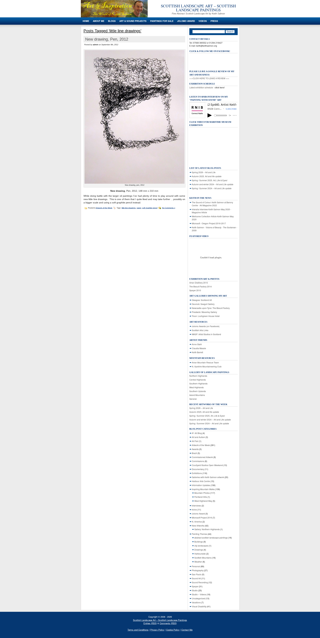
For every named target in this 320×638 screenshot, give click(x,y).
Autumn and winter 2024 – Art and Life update (212, 184)
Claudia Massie (199, 348)
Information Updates (201, 485)
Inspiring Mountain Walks (203, 489)
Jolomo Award (186, 21)
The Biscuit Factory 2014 (200, 286)
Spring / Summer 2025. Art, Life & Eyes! (209, 180)
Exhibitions (197, 473)
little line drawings (129, 208)
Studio (195, 590)
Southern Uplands (197, 391)
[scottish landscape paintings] (114, 16)
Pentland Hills (200, 496)
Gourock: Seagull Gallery (203, 304)
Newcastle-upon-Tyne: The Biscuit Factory (211, 308)
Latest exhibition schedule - (207, 87)
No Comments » (168, 208)
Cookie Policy (173, 629)
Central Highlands (197, 379)
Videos (202, 21)
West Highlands (196, 387)
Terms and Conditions (138, 629)
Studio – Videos (199, 594)
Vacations (196, 602)
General (193, 398)
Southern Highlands (198, 383)
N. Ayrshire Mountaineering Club (207, 366)
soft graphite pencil (149, 208)
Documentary (198, 469)
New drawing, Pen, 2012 (106, 39)
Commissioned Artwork (202, 457)
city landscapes (201, 545)
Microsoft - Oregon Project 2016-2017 (209, 223)
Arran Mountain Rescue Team (205, 362)
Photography (198, 570)
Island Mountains (197, 395)
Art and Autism (198, 437)
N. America (197, 521)
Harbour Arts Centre (201, 481)
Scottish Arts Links (200, 330)
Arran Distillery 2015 (198, 282)
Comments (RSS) (168, 623)
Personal (196, 566)
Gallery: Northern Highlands (207, 529)
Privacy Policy (157, 629)
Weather (198, 561)
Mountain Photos (202, 492)
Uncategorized (198, 598)
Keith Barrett (197, 352)
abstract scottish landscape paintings (211, 537)
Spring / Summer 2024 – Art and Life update (212, 188)
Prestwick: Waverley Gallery (204, 312)
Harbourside (200, 553)
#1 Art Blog (197, 433)
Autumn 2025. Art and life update (207, 176)
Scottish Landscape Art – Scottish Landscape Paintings (198, 8)
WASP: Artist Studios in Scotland (206, 334)
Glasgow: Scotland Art (202, 300)
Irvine (194, 509)
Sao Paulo (196, 574)
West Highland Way (203, 500)
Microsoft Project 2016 (202, 517)
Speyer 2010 (195, 290)
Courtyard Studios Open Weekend (207, 465)
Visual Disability (199, 606)
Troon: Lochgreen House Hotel (206, 316)
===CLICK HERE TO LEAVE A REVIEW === (209, 78)
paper (139, 208)
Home (86, 21)
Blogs (112, 21)
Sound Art (196, 578)
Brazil (194, 453)
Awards (195, 449)
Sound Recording (200, 582)
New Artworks (198, 525)
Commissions (198, 461)
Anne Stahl (197, 344)
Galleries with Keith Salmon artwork (208, 477)
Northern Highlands (198, 375)
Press (214, 21)
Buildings (198, 541)
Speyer (195, 586)
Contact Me (186, 629)
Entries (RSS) (150, 623)
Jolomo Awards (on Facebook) (206, 326)
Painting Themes (199, 533)
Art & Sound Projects (132, 21)
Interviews (196, 505)
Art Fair (195, 441)
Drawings (198, 549)
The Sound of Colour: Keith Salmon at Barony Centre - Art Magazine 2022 (212, 204)
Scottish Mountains (203, 557)
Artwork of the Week (104, 208)
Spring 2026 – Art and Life (204, 172)
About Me (98, 21)
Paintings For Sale (162, 21)
